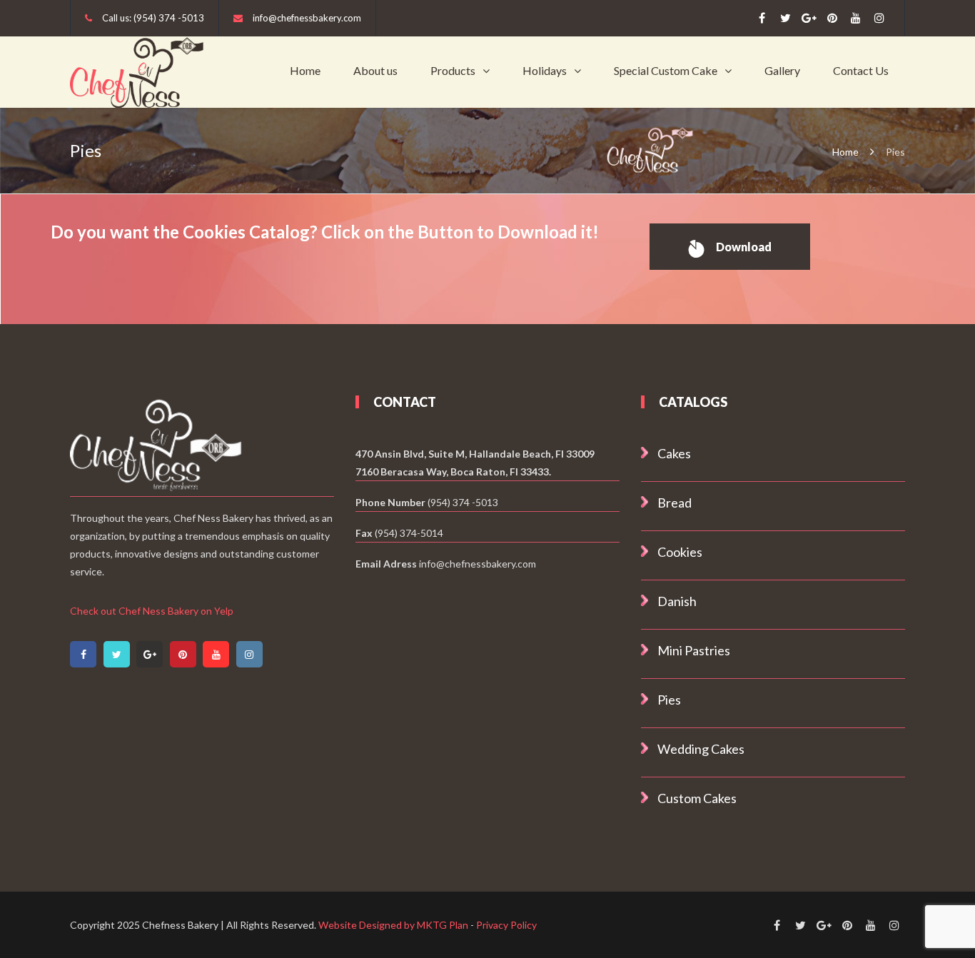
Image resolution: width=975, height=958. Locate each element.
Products (452, 70)
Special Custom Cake (665, 70)
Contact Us (861, 70)
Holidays (544, 70)
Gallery (782, 70)
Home (305, 70)
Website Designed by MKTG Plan (393, 925)
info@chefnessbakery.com (307, 18)
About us (375, 70)
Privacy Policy (506, 925)
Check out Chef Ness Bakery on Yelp (151, 611)
